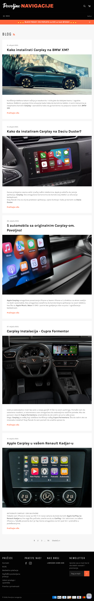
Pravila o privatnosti (10, 586)
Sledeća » (56, 540)
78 (48, 540)
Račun (89, 16)
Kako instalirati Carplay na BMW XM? (38, 50)
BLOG (4, 567)
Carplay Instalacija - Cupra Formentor (38, 331)
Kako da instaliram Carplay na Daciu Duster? (44, 131)
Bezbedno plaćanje (10, 570)
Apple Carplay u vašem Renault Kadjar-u (40, 443)
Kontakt (5, 563)
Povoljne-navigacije (15, 597)
